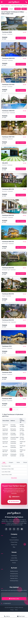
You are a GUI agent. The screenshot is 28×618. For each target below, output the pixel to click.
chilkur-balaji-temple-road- (16, 5)
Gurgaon (11, 462)
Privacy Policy (14, 542)
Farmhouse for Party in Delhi (8, 468)
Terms (16, 609)
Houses (14, 562)
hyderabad (7, 5)
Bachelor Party (14, 578)
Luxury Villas (14, 558)
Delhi (4, 462)
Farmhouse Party (14, 580)
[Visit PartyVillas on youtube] (21, 529)
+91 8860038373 (7, 603)
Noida (18, 462)
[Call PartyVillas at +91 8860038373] (26, 2)
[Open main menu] (1, 2)
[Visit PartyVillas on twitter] (14, 529)
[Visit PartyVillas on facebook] (6, 529)
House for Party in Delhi (7, 474)
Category (11, 8)
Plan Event (22, 616)
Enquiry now (14, 544)
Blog (14, 547)
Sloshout (4, 523)
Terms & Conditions (14, 540)
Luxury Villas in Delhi (6, 471)
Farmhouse (4, 8)
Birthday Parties (14, 576)
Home (2, 5)
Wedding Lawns (14, 560)
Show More (14, 477)
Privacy (12, 609)
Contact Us (14, 537)
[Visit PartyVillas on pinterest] (17, 529)
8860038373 (15, 496)
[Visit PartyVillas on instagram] (10, 529)
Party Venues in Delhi (6, 466)
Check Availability (20, 38)
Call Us (8, 616)
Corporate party (14, 573)
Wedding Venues (14, 571)
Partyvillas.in (11, 607)
